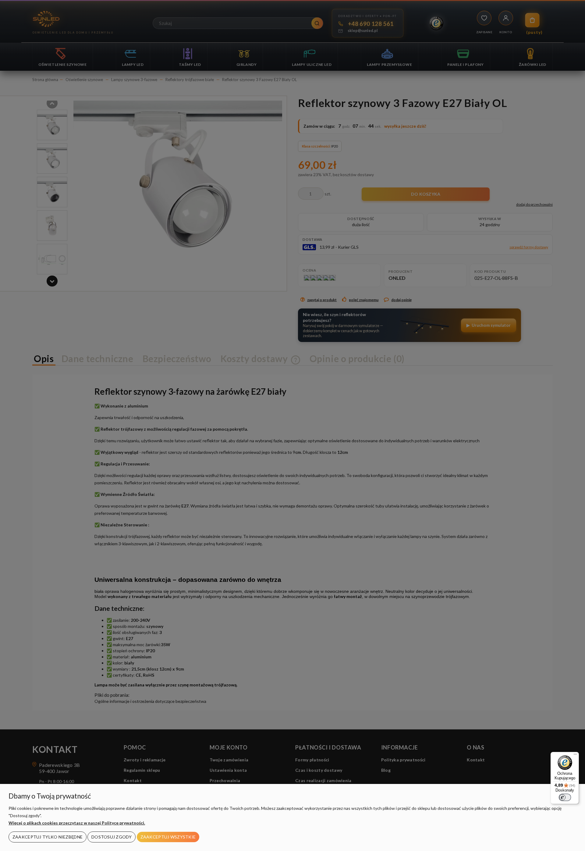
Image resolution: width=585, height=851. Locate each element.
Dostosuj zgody (111, 836)
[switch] (565, 797)
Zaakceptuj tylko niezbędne (47, 836)
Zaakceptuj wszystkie (168, 836)
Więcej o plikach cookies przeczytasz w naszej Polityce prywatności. (77, 822)
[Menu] (575, 755)
